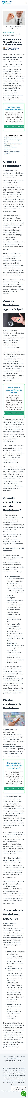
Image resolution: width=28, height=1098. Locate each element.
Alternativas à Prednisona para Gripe (12, 153)
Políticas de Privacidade (14, 1058)
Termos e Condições (10, 1060)
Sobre (4, 1056)
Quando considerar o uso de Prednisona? (13, 145)
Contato (20, 1060)
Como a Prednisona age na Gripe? (12, 141)
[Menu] (25, 2)
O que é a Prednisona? (11, 138)
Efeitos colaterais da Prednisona (10, 149)
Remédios (13, 49)
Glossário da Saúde (13, 1056)
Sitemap (23, 1056)
